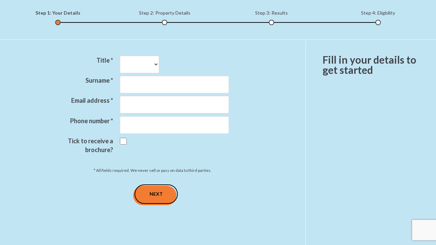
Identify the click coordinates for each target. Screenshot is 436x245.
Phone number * (91, 121)
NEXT (156, 194)
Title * (104, 60)
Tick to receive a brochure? (90, 145)
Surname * (99, 80)
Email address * (92, 100)
